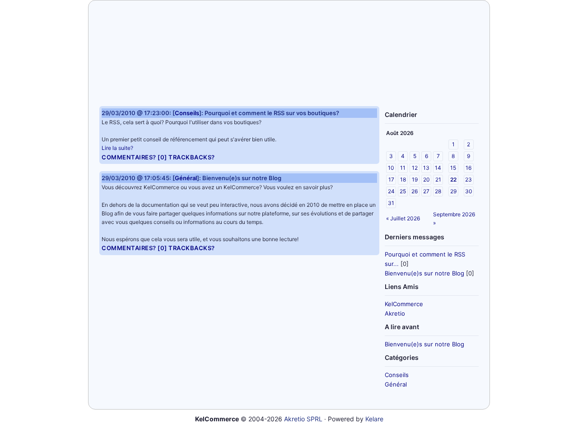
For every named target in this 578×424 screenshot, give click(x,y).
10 (391, 167)
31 (391, 203)
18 (403, 179)
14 (438, 167)
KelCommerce (404, 304)
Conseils (397, 374)
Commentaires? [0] (134, 157)
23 (468, 179)
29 (453, 191)
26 (414, 191)
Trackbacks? (191, 157)
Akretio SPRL (303, 419)
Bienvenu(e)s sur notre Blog (424, 273)
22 (453, 179)
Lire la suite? (117, 147)
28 (438, 191)
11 (403, 167)
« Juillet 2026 (403, 218)
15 (453, 167)
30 (468, 191)
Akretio (395, 313)
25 (403, 191)
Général (396, 384)
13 (426, 167)
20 (426, 179)
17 (391, 179)
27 (426, 191)
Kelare (374, 419)
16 (468, 167)
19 (415, 179)
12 (415, 167)
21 (438, 179)
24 (391, 191)
